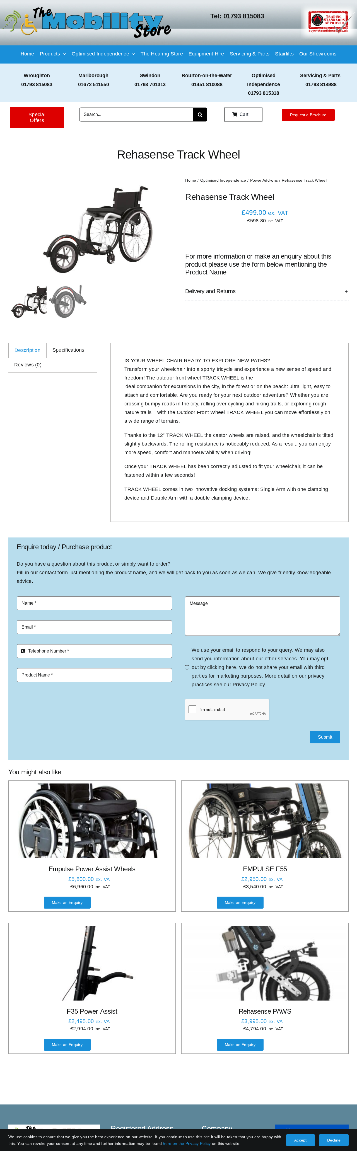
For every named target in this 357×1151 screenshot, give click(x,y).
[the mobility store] (87, 7)
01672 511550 (93, 84)
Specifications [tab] (68, 350)
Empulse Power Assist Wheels (92, 869)
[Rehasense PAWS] (265, 963)
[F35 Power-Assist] (92, 963)
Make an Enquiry (67, 902)
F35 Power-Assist (92, 1011)
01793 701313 (150, 84)
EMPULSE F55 (265, 869)
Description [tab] (27, 350)
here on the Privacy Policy (187, 1143)
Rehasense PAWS (265, 1011)
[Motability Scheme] (312, 1127)
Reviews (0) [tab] (28, 365)
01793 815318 (263, 93)
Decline (334, 1140)
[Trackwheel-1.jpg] (88, 228)
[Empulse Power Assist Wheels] (92, 820)
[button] (267, 291)
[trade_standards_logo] (329, 6)
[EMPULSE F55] (265, 820)
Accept (300, 1140)
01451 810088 (207, 84)
